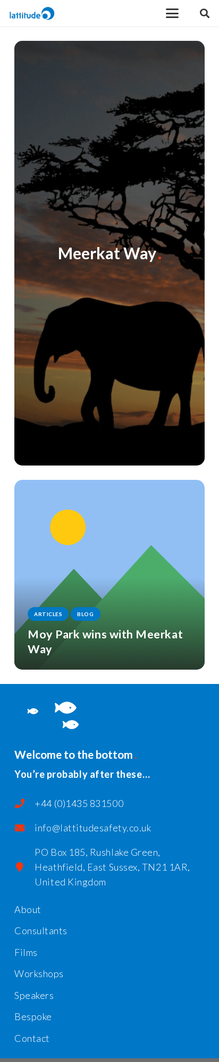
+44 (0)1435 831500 (79, 803)
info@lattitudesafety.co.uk (93, 827)
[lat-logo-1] (32, 13)
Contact (32, 1038)
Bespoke (33, 1016)
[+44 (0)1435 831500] (24, 803)
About (27, 909)
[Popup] (204, 13)
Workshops (39, 973)
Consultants (41, 930)
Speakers (34, 995)
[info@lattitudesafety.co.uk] (24, 827)
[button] (172, 13)
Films (26, 952)
